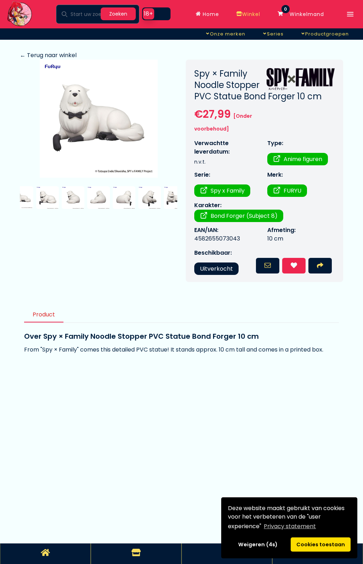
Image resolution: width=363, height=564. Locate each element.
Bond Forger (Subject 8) (244, 216)
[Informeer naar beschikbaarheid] (267, 265)
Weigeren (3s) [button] (258, 544)
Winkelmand (304, 12)
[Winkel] (136, 553)
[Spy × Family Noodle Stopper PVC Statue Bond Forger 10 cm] (98, 119)
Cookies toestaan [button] (320, 544)
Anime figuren (303, 159)
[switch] (156, 13)
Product (44, 314)
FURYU (292, 191)
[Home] (45, 553)
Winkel (251, 14)
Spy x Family (228, 191)
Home (210, 14)
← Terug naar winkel (48, 55)
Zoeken (118, 13)
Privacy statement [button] (290, 526)
